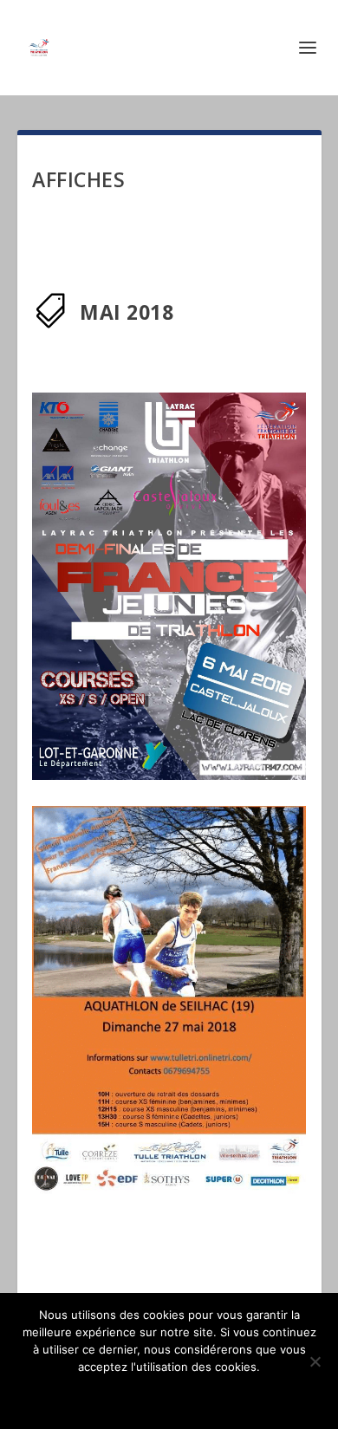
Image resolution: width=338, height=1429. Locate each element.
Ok (169, 1396)
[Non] (314, 1361)
